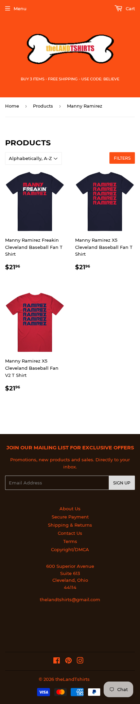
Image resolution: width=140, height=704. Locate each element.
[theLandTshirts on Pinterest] (68, 661)
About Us (70, 508)
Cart (129, 8)
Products (43, 106)
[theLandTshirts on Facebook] (56, 661)
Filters (122, 158)
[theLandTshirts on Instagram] (80, 661)
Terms (70, 541)
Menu (20, 8)
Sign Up (121, 482)
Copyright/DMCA (70, 549)
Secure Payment (70, 516)
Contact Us (70, 533)
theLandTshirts (72, 679)
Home (12, 106)
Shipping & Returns (70, 525)
